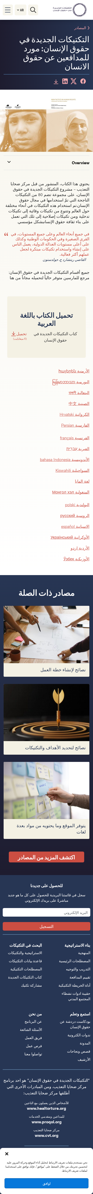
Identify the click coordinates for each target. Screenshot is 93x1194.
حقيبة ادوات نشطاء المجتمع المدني (76, 996)
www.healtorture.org (46, 1108)
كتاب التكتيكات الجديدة (25, 977)
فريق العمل (33, 1037)
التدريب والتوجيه (78, 969)
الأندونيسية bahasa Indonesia (64, 459)
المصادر (80, 28)
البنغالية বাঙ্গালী (79, 392)
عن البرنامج (33, 1021)
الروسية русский (74, 515)
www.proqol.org (47, 1121)
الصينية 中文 (79, 403)
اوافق (47, 1183)
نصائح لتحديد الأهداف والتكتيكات (55, 747)
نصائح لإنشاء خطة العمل (63, 669)
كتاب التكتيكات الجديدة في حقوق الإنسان (45, 337)
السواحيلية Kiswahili (72, 470)
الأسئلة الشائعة (31, 1029)
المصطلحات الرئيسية (74, 960)
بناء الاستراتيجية (77, 945)
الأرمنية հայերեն (73, 371)
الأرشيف (84, 1059)
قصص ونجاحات (78, 1051)
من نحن (35, 1013)
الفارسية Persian (75, 425)
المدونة (85, 1043)
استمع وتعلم (80, 1013)
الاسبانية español (75, 526)
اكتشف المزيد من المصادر (46, 857)
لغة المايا (82, 481)
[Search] (33, 10)
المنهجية (84, 952)
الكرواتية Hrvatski (74, 414)
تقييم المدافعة (80, 977)
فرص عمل (34, 1045)
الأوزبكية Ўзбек (76, 559)
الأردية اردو (80, 548)
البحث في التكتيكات (25, 945)
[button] (7, 1153)
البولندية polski (77, 504)
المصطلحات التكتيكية (26, 969)
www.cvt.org (46, 1135)
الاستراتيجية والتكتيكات (25, 952)
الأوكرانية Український (70, 537)
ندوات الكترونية (78, 1034)
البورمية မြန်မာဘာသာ (70, 381)
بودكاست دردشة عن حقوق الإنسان (75, 1024)
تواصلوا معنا (33, 1053)
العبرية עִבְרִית (77, 448)
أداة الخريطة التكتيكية (74, 985)
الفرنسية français (74, 437)
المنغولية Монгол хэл (70, 492)
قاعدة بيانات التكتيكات (25, 960)
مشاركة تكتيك (31, 985)
